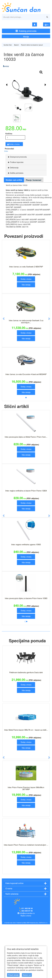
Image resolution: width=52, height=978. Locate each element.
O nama (8, 888)
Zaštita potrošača (16, 173)
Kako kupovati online (14, 883)
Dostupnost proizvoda (18, 157)
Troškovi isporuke (16, 162)
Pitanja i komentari (33, 180)
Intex (6, 151)
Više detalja (26, 284)
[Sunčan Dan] (26, 5)
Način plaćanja (11, 893)
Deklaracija (14, 167)
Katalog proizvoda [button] (27, 30)
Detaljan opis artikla (14, 180)
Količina (8, 133)
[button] (2, 317)
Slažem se (27, 975)
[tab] (26, 156)
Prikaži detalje (13, 975)
